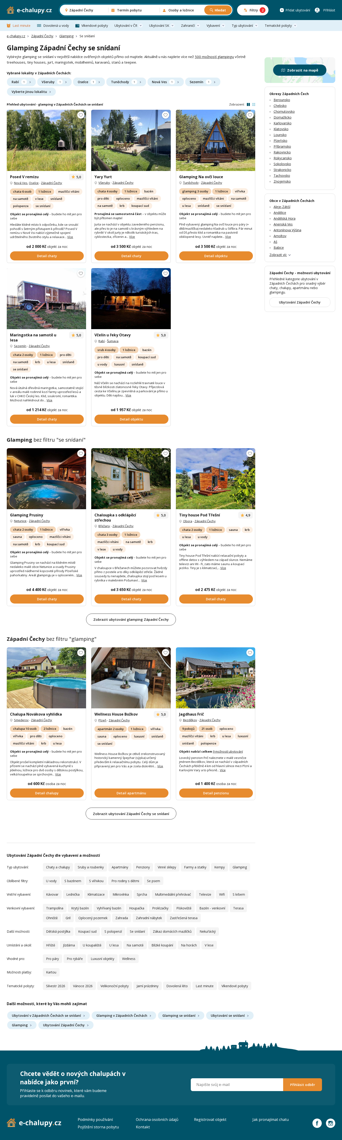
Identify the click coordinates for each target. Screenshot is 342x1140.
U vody (51, 881)
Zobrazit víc (278, 255)
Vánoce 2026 (83, 986)
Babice (279, 247)
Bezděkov (190, 720)
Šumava (112, 341)
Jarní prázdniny (147, 986)
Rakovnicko (282, 152)
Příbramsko (282, 146)
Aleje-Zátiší (282, 207)
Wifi (222, 894)
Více (70, 237)
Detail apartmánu (131, 793)
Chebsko (280, 105)
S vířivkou (96, 881)
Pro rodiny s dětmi (125, 881)
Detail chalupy (47, 793)
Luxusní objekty (102, 958)
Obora (187, 521)
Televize (205, 894)
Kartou (51, 972)
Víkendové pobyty (94, 25)
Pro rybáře (75, 958)
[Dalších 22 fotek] (215, 478)
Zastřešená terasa (184, 918)
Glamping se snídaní (178, 1015)
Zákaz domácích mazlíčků (172, 931)
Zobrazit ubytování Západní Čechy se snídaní (131, 813)
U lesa (114, 945)
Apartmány (120, 867)
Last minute (21, 25)
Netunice (20, 521)
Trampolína (54, 908)
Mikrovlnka (121, 894)
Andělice (280, 212)
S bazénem (72, 881)
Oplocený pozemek (92, 918)
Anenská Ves (283, 224)
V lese (209, 945)
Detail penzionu (216, 793)
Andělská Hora (284, 218)
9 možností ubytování (228, 751)
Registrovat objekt (210, 1119)
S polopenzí (113, 931)
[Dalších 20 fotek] (46, 478)
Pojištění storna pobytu (98, 1127)
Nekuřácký (208, 931)
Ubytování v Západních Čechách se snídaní (46, 1015)
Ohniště (52, 918)
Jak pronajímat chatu (270, 1119)
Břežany (104, 526)
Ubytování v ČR (125, 25)
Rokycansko (283, 158)
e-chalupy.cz (16, 36)
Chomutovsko (284, 111)
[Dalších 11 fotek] (215, 140)
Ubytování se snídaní (228, 1015)
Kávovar (52, 894)
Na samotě (135, 945)
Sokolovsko (282, 164)
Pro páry (52, 958)
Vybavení (213, 25)
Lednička (73, 894)
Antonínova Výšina (287, 230)
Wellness (128, 958)
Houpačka (136, 908)
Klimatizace (96, 894)
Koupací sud (87, 931)
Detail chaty (47, 256)
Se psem (153, 881)
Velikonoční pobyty (115, 986)
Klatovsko (281, 129)
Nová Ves (162, 82)
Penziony (143, 867)
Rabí (18, 82)
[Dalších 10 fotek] (131, 298)
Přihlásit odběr (302, 1084)
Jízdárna (69, 945)
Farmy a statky (195, 867)
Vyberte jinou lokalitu (29, 91)
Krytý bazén (80, 908)
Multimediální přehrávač (173, 894)
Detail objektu (216, 256)
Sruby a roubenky (91, 867)
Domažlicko (283, 117)
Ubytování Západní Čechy (64, 1025)
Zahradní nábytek (149, 918)
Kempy (219, 867)
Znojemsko (282, 181)
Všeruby (51, 82)
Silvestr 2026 (55, 986)
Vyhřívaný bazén (109, 908)
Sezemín (199, 82)
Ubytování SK (159, 25)
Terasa (238, 908)
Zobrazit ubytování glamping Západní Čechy (131, 619)
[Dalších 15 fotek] (131, 140)
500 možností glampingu (214, 56)
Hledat (220, 10)
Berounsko (282, 100)
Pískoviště (183, 908)
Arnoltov (280, 236)
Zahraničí (188, 25)
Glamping (66, 36)
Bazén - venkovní (212, 908)
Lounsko (280, 135)
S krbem (239, 894)
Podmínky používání (95, 1119)
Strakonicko (282, 169)
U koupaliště (92, 945)
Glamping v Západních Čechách (121, 1015)
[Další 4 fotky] (46, 298)
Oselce (86, 82)
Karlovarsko (283, 123)
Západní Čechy (42, 36)
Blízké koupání (162, 945)
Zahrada (121, 918)
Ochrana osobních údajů (157, 1119)
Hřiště (50, 945)
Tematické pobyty (278, 25)
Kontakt (143, 1127)
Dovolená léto (177, 986)
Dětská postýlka (58, 931)
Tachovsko (282, 175)
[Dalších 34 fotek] (131, 678)
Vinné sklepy (167, 867)
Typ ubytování (242, 25)
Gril (68, 918)
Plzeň (102, 720)
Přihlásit (329, 10)
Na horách (189, 945)
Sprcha (142, 894)
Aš (275, 241)
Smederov (21, 720)
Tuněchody (123, 82)
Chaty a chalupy (58, 867)
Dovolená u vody (56, 25)
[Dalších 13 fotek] (46, 678)
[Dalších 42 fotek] (46, 140)
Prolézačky (160, 908)
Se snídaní (137, 931)
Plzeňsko (280, 140)
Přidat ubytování (297, 10)
